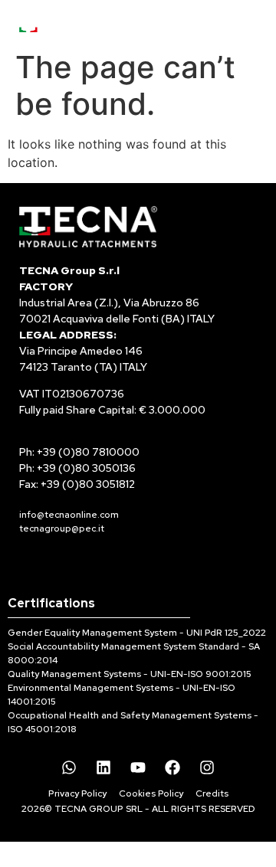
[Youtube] (138, 767)
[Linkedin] (103, 767)
